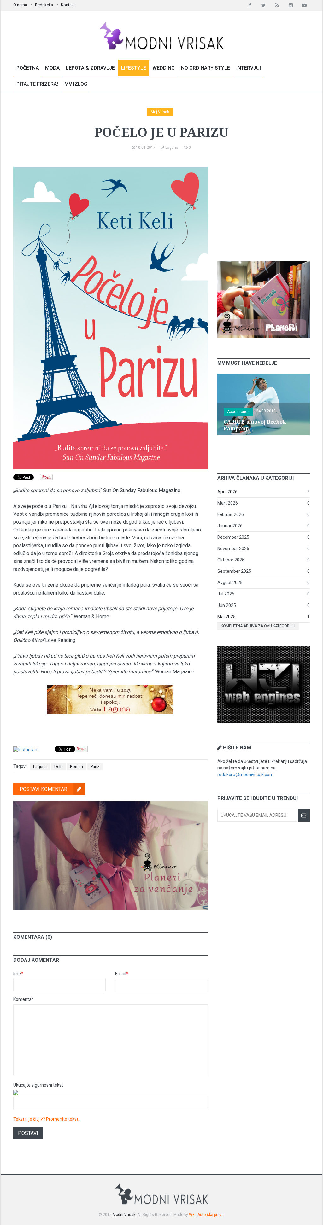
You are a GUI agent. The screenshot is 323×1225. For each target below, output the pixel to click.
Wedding (163, 68)
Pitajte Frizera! (37, 84)
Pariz (95, 766)
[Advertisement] (264, 206)
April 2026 (227, 491)
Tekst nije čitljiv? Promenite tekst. (46, 1119)
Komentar (23, 999)
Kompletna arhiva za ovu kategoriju (258, 626)
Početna (27, 68)
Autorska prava (210, 1214)
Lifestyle (133, 68)
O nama (20, 5)
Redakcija (44, 5)
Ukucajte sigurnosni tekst (38, 1085)
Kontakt (68, 5)
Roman (76, 766)
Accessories (238, 411)
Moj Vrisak (160, 112)
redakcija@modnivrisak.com (245, 774)
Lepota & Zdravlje (90, 68)
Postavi (28, 1133)
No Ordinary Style (205, 68)
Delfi (58, 766)
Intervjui (248, 68)
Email (121, 973)
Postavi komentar (43, 789)
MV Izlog (75, 84)
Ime (18, 973)
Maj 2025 (226, 616)
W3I (192, 1214)
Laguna (40, 766)
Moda (52, 68)
